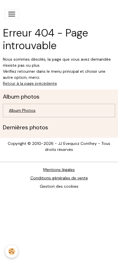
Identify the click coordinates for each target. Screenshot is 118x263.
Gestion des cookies (59, 186)
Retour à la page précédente (30, 83)
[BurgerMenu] (12, 14)
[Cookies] (11, 251)
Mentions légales (59, 169)
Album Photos (22, 110)
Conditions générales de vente (59, 178)
